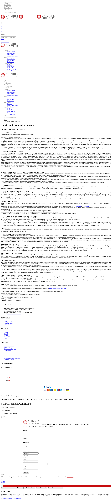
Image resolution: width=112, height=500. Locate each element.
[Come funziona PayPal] (56, 393)
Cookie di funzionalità (41, 487)
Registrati (9, 65)
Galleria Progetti (8, 8)
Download (6, 9)
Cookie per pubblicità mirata (16, 487)
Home (5, 120)
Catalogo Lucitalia (8, 323)
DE (1, 28)
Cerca (2, 39)
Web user (9, 104)
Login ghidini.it (11, 66)
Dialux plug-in (7, 324)
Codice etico (7, 338)
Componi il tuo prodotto (10, 12)
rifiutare (3, 482)
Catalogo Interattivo (9, 346)
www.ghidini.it (77, 206)
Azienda (6, 334)
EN (1, 25)
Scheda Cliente (11, 70)
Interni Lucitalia (11, 53)
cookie (2, 479)
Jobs (5, 11)
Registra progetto (11, 69)
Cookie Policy (7, 337)
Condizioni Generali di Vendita (12, 358)
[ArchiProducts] (7, 378)
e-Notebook (7, 347)
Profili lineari (10, 54)
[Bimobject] (7, 380)
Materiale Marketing (12, 56)
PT (1, 32)
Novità (5, 57)
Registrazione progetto (13, 105)
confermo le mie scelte (6, 498)
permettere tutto (17, 498)
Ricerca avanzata (5, 42)
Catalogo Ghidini (8, 321)
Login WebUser (11, 68)
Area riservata (7, 102)
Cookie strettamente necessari (55, 487)
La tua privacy (4, 487)
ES (1, 29)
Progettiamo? (7, 6)
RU (2, 31)
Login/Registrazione (9, 63)
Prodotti (6, 50)
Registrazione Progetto (10, 349)
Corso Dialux (7, 5)
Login (25, 438)
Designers (6, 3)
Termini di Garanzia (9, 359)
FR (1, 26)
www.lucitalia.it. (86, 206)
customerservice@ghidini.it (14, 314)
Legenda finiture (8, 2)
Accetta (3, 481)
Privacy (6, 335)
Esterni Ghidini (11, 51)
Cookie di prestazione (30, 487)
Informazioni (70, 477)
